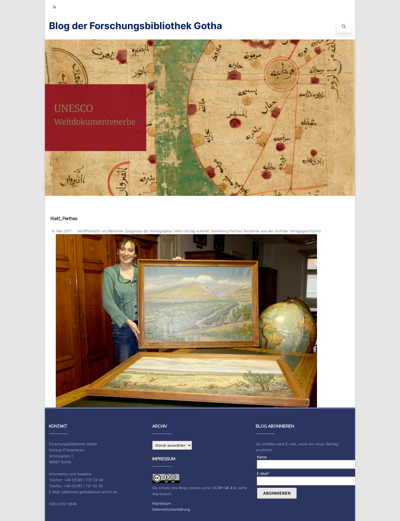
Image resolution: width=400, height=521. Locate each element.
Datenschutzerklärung (171, 509)
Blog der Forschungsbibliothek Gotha (135, 25)
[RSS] (54, 7)
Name (262, 457)
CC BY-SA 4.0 (224, 488)
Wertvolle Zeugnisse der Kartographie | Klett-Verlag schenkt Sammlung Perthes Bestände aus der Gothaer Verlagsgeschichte (214, 231)
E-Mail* (263, 473)
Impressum (161, 503)
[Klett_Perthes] (186, 320)
